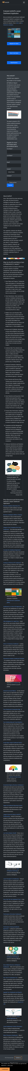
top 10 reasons (14, 682)
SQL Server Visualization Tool (10, 977)
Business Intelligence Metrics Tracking (12, 514)
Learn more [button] (10, 1065)
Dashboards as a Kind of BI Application (12, 606)
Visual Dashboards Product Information (12, 1026)
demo (17, 23)
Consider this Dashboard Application (12, 550)
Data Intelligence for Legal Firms (11, 621)
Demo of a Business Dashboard (10, 643)
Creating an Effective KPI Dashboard (12, 562)
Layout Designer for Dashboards (11, 878)
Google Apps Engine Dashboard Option (12, 742)
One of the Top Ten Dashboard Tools (12, 899)
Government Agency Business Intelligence (13, 785)
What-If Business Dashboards (10, 1035)
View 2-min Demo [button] (14, 53)
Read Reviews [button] (14, 62)
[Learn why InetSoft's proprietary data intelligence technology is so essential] (13, 864)
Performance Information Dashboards (12, 914)
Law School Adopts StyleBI (9, 833)
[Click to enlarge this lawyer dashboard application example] (14, 33)
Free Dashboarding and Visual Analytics (12, 722)
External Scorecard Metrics (9, 690)
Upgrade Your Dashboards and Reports (12, 992)
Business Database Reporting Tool (11, 505)
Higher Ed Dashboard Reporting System (12, 805)
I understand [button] (5, 1069)
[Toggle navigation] (24, 2)
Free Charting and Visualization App (11, 709)
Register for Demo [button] (14, 43)
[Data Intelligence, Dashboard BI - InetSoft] (5, 2)
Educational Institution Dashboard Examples (13, 658)
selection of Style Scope (15, 777)
